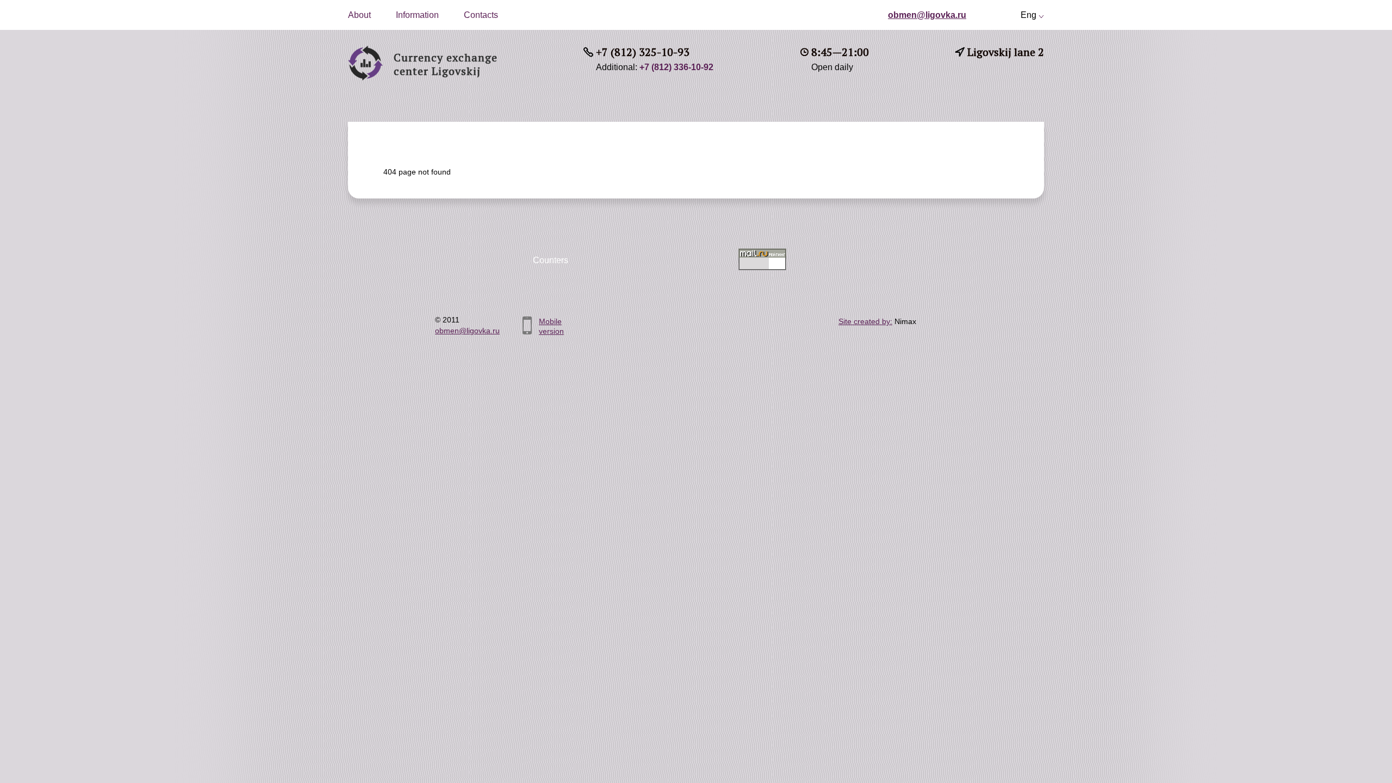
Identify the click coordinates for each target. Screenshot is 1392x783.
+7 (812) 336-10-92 (676, 67)
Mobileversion (551, 326)
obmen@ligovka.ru (927, 15)
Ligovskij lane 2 (1005, 52)
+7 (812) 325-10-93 (642, 52)
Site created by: (865, 321)
